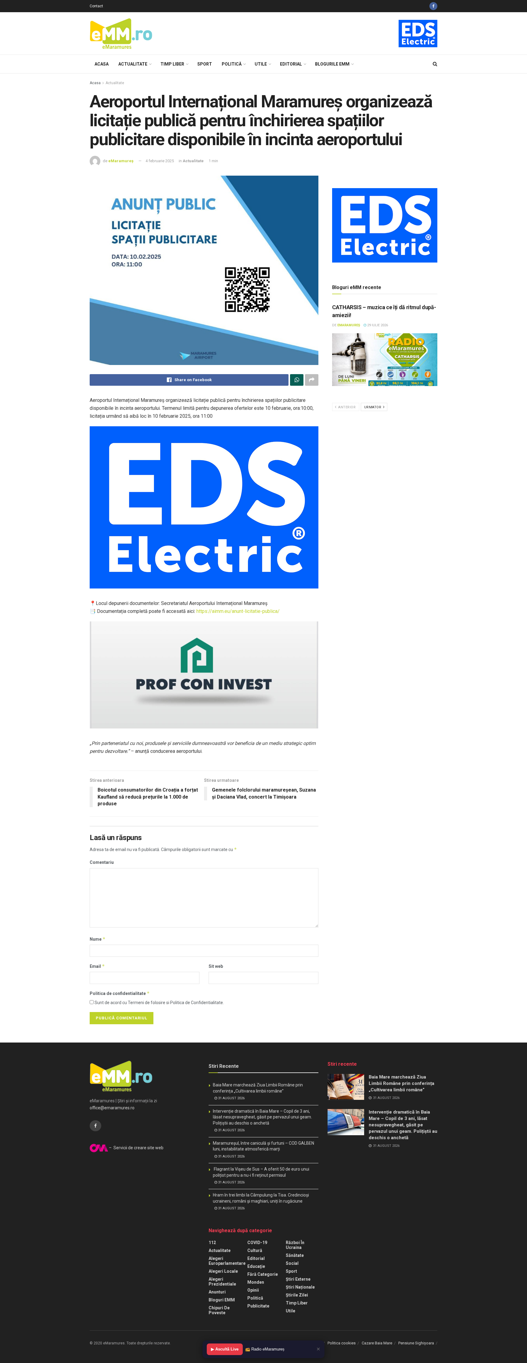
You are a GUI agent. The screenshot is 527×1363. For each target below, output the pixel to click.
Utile (261, 64)
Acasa (102, 64)
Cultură (254, 1250)
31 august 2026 (231, 1098)
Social (292, 1263)
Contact (96, 6)
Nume (98, 939)
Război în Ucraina (295, 1245)
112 (212, 1242)
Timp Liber (172, 64)
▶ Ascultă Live (224, 1349)
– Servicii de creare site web (135, 1147)
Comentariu (102, 862)
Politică (232, 64)
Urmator (373, 407)
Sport (204, 64)
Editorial (291, 64)
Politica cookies (342, 1343)
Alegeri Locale (223, 1271)
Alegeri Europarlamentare (227, 1261)
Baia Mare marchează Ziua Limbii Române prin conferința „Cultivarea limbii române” (401, 1083)
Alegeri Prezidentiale (222, 1281)
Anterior (346, 407)
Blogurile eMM (332, 64)
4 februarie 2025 (159, 161)
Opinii (253, 1290)
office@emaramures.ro (112, 1107)
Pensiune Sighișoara (416, 1343)
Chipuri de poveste (219, 1310)
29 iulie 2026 (377, 325)
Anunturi (217, 1292)
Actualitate (132, 64)
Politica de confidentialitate (120, 993)
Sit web (216, 966)
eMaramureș (121, 161)
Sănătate (295, 1255)
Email (97, 966)
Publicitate (258, 1306)
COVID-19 (257, 1242)
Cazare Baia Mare (377, 1343)
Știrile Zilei (297, 1295)
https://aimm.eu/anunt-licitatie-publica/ (238, 611)
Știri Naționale (300, 1287)
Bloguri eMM (222, 1299)
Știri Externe (298, 1279)
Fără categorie (262, 1274)
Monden (255, 1282)
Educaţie (256, 1266)
